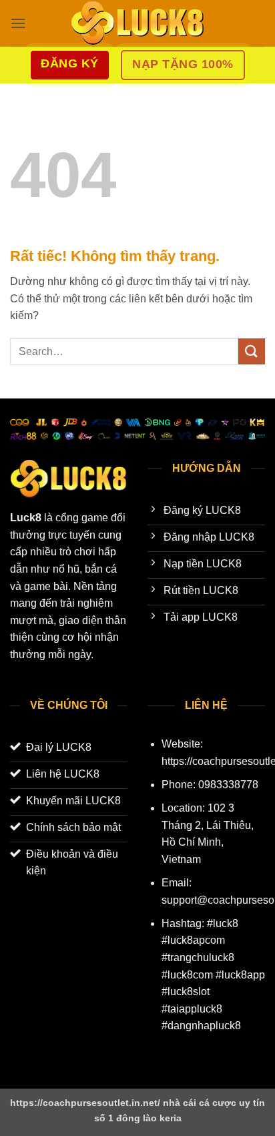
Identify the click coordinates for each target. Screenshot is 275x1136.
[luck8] (137, 23)
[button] (18, 23)
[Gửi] (251, 351)
